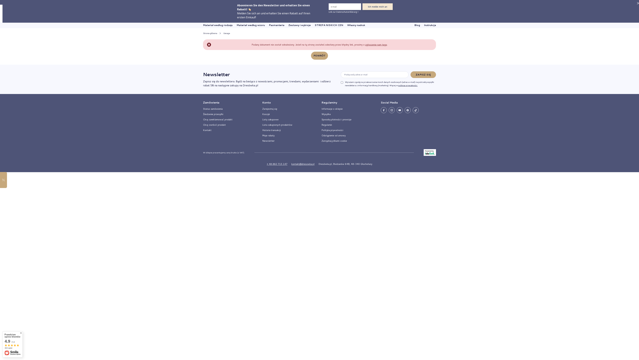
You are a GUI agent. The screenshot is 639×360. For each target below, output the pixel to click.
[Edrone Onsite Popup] (319, 180)
